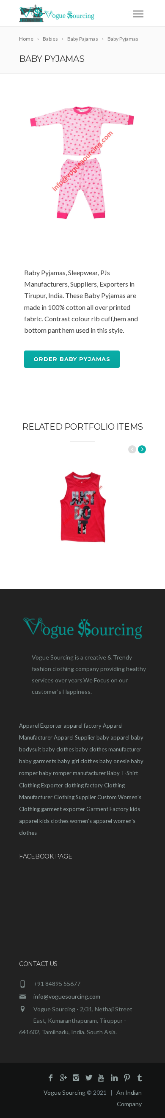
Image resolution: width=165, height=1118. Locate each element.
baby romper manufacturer (72, 773)
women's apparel (91, 820)
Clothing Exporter (41, 785)
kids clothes (54, 820)
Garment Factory (107, 809)
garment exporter (63, 809)
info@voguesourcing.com (66, 996)
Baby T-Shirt (122, 773)
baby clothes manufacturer (108, 749)
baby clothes (58, 749)
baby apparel (112, 737)
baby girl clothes (78, 761)
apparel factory (82, 725)
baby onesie (114, 761)
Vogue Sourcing (64, 1092)
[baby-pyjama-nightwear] (82, 160)
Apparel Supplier (74, 737)
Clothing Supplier (75, 797)
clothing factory (83, 785)
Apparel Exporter (40, 725)
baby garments (37, 761)
